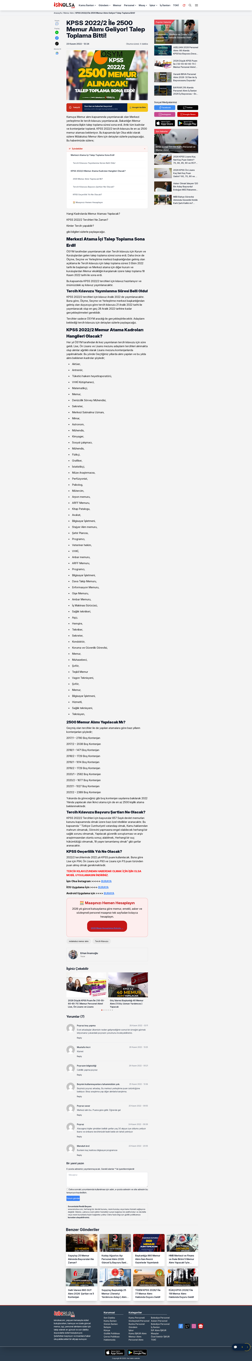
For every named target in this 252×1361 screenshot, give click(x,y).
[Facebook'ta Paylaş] (57, 38)
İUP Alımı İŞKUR (158, 1330)
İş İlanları (165, 5)
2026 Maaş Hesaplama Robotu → (107, 928)
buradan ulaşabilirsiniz (78, 1217)
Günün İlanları (111, 1324)
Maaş (142, 5)
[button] (145, 986)
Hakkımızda (109, 1339)
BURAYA (103, 887)
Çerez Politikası (112, 1336)
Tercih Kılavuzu (101, 941)
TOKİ (176, 5)
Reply (79, 1038)
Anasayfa (58, 13)
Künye (107, 1330)
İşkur (152, 5)
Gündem (104, 5)
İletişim (107, 1327)
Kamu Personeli (137, 1317)
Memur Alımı (69, 13)
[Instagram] (194, 1326)
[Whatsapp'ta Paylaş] (57, 32)
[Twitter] (187, 1326)
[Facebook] (180, 1326)
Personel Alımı (136, 1339)
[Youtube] (200, 1326)
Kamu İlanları (86, 5)
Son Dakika (109, 1317)
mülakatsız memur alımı (78, 941)
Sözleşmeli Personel (139, 1321)
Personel (129, 5)
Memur (117, 5)
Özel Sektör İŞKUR (160, 1336)
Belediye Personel (160, 1317)
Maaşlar (155, 1333)
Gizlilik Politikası (112, 1333)
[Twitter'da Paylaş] (57, 43)
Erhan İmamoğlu (89, 953)
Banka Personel (137, 1324)
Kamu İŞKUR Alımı (137, 1333)
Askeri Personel (159, 1321)
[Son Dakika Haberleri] (184, 5)
